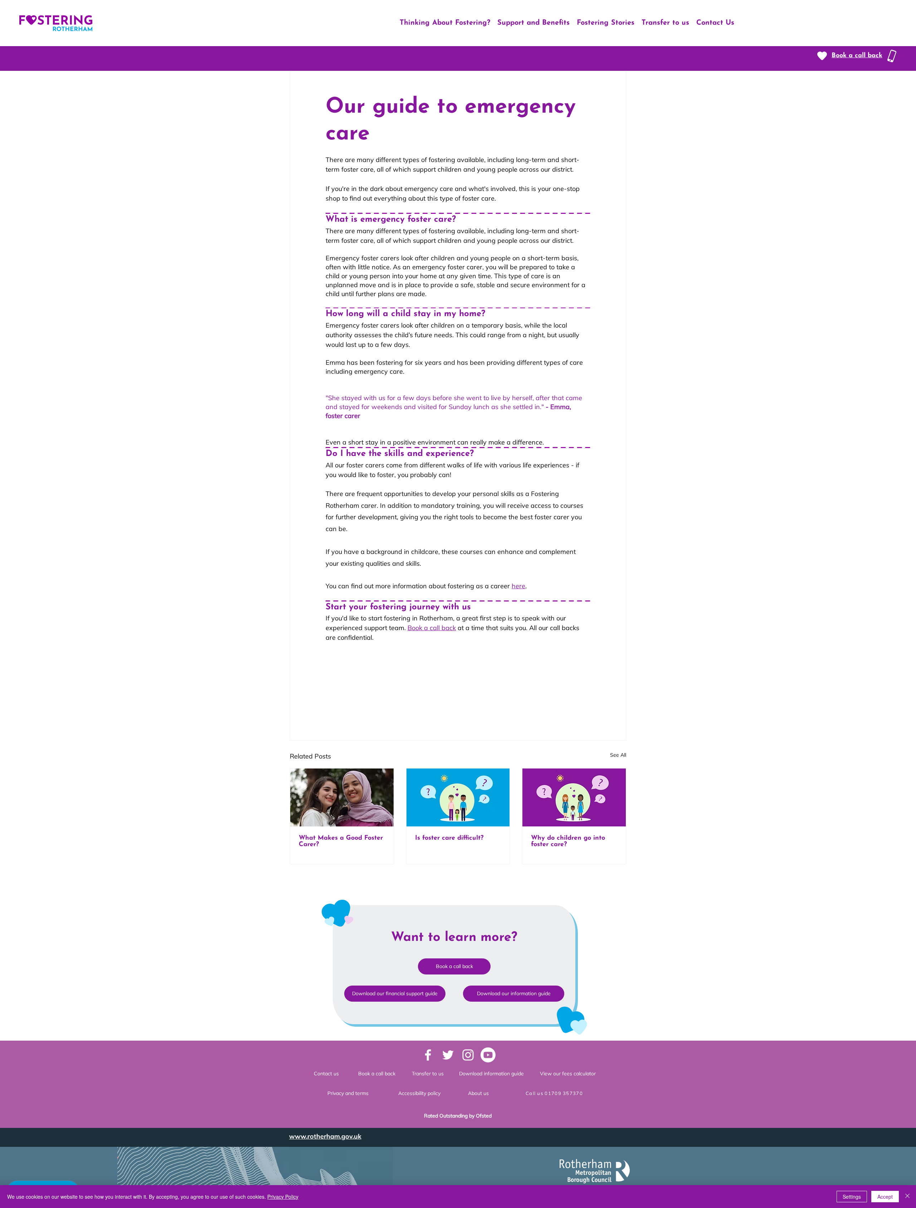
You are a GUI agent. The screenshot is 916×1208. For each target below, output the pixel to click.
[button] (857, 56)
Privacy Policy (282, 1196)
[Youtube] (488, 1054)
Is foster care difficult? (449, 838)
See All (618, 755)
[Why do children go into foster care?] (574, 797)
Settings (852, 1196)
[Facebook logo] (427, 1054)
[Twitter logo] (447, 1054)
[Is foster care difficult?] (458, 797)
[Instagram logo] (468, 1054)
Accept (885, 1196)
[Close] (907, 1196)
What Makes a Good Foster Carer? (341, 841)
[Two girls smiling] (342, 797)
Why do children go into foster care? (568, 841)
